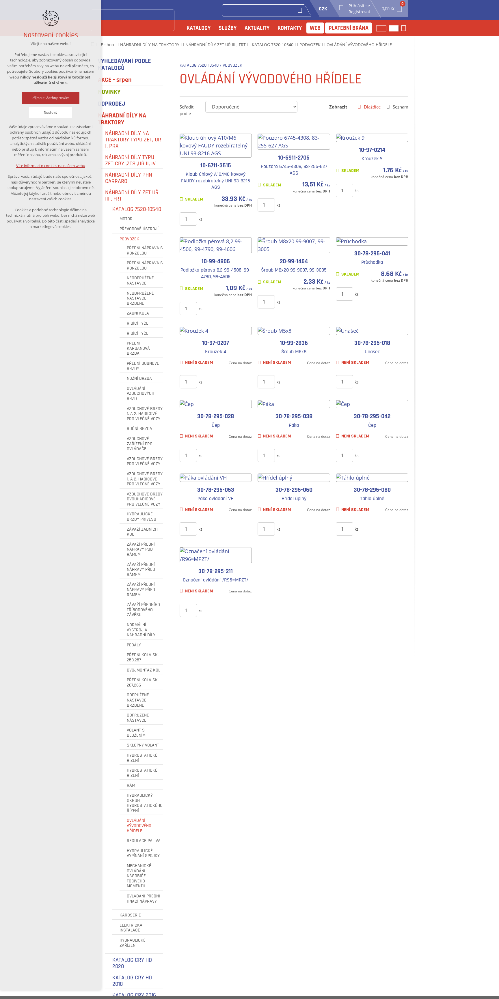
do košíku (222, 219)
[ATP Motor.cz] (132, 20)
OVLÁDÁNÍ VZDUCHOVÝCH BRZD (140, 393)
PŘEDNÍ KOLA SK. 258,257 (143, 657)
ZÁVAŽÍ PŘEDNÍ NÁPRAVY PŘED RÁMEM (141, 569)
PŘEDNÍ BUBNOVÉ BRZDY (143, 366)
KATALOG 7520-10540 (136, 209)
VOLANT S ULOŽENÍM (136, 733)
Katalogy (199, 28)
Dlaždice (372, 107)
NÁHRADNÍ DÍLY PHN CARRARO (128, 178)
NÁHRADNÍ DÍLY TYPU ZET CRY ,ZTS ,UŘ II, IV (130, 160)
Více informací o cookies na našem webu (50, 165)
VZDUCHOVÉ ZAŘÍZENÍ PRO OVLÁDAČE (139, 444)
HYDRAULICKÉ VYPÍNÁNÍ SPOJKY (143, 853)
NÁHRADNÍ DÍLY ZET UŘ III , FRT (132, 195)
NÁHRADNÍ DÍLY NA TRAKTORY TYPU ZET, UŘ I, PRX (133, 139)
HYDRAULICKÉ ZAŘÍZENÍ (133, 943)
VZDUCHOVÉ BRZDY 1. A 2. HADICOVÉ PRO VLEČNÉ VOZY (145, 414)
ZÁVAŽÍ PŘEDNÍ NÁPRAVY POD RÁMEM (141, 549)
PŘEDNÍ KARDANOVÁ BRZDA (138, 348)
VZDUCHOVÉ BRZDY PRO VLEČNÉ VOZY (145, 462)
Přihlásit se (359, 5)
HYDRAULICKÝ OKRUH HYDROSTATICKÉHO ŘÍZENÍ (145, 803)
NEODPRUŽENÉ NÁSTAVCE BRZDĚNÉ (140, 298)
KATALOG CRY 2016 (134, 995)
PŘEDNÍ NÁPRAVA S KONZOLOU (145, 251)
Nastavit (50, 112)
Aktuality (257, 28)
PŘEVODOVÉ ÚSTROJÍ (139, 229)
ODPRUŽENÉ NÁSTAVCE (138, 718)
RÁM (131, 785)
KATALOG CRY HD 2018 (132, 980)
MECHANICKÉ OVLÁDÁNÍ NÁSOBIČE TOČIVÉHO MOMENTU (139, 876)
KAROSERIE (130, 915)
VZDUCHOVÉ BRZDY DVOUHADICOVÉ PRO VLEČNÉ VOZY (145, 499)
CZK (323, 8)
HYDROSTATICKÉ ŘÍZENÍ (142, 758)
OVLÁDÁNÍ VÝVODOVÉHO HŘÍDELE (139, 825)
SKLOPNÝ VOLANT (143, 745)
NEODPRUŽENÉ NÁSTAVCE (140, 281)
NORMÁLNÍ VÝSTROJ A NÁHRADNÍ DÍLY (141, 630)
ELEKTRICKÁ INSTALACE (131, 928)
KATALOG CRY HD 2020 (132, 963)
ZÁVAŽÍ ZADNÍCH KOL (142, 532)
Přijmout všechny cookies (51, 98)
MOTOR (126, 219)
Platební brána (348, 28)
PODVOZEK (129, 239)
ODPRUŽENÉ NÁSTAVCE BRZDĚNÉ (138, 700)
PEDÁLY (134, 645)
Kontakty (290, 28)
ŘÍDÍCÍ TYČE (137, 323)
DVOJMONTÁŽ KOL (143, 670)
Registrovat (359, 11)
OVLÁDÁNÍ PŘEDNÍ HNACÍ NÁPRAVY (143, 899)
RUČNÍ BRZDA (139, 428)
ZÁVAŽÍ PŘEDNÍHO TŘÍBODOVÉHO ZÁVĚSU (143, 610)
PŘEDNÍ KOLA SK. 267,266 (143, 683)
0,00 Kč (392, 7)
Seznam (400, 107)
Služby (228, 28)
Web (315, 28)
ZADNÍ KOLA (138, 313)
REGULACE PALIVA (144, 840)
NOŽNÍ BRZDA (139, 378)
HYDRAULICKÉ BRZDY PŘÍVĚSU (141, 517)
